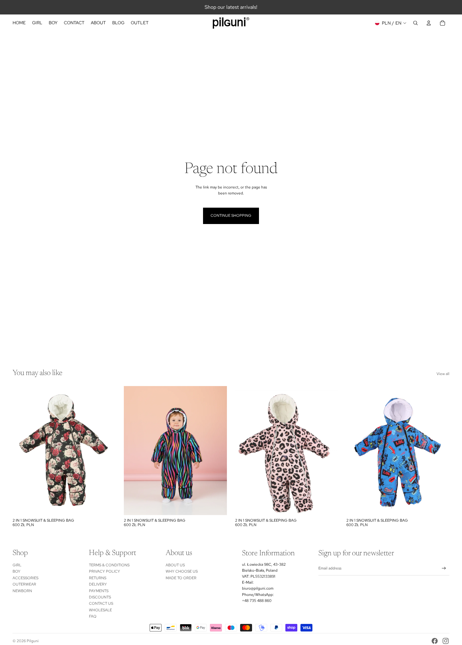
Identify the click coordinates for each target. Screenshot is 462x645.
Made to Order (181, 577)
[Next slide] (106, 450)
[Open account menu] (429, 23)
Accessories (25, 577)
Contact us (101, 603)
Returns (97, 577)
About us (175, 565)
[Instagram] (445, 641)
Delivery (98, 584)
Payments (98, 590)
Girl (17, 565)
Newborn (22, 590)
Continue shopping (231, 215)
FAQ (92, 616)
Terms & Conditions (109, 565)
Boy (16, 571)
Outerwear (24, 584)
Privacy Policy (104, 571)
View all (443, 373)
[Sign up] (443, 568)
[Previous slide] (22, 450)
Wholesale (100, 610)
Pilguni (33, 640)
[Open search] (415, 23)
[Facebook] (434, 641)
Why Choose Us (182, 571)
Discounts (100, 597)
